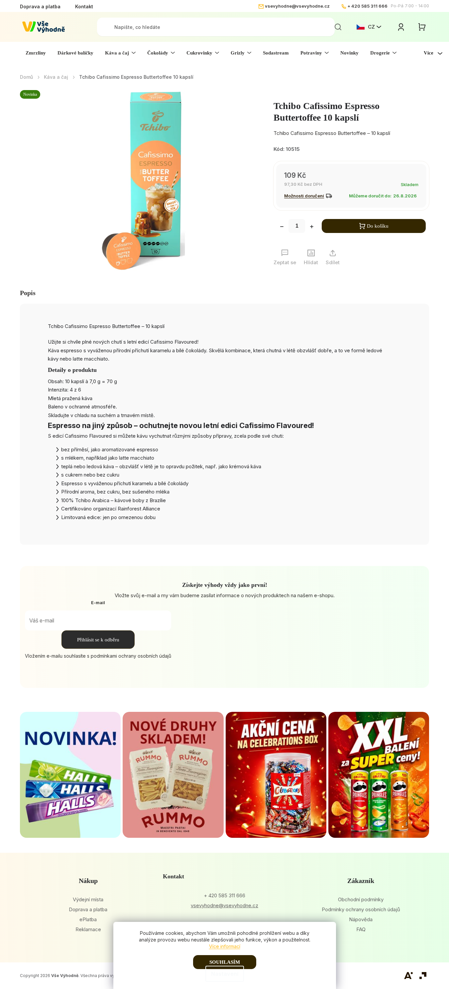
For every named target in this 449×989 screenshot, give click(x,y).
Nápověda (361, 919)
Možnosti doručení (304, 195)
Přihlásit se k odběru (98, 639)
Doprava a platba (40, 6)
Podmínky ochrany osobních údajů (361, 909)
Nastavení (224, 973)
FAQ (361, 929)
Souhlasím (224, 962)
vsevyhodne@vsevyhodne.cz (297, 6)
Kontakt (84, 6)
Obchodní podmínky (361, 899)
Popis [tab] (28, 292)
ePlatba (88, 919)
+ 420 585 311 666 (367, 6)
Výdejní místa (88, 899)
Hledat (338, 27)
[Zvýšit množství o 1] (312, 227)
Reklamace (88, 929)
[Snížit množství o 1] (282, 227)
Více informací (224, 946)
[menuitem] (35, 53)
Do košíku (378, 226)
